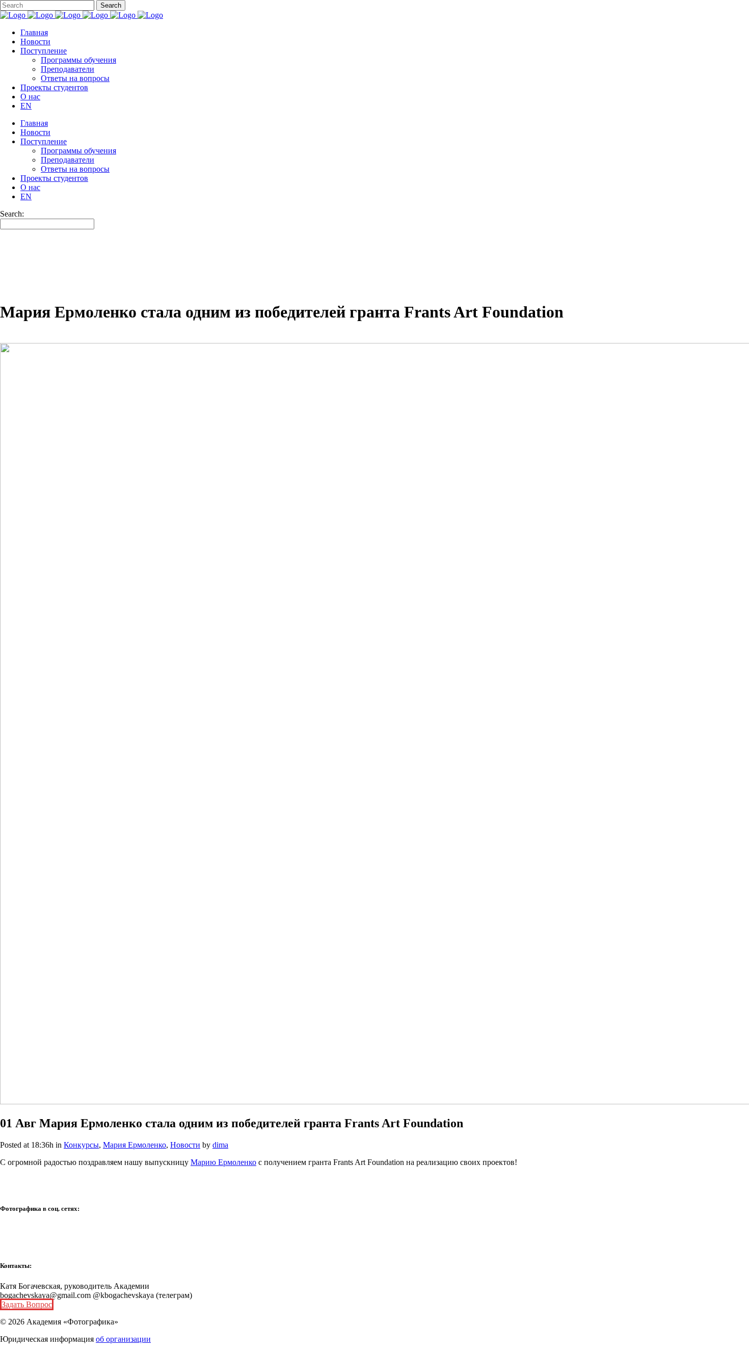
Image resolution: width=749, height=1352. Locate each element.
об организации (123, 1339)
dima (220, 1145)
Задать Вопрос (27, 1304)
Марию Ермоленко (223, 1162)
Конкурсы (81, 1145)
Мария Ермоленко (134, 1145)
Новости (185, 1145)
